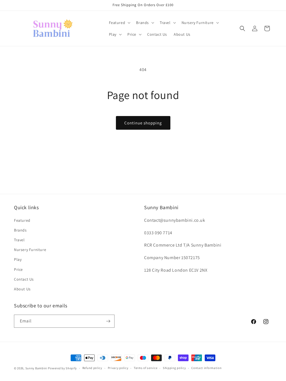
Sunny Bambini (36, 368)
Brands (20, 230)
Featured (22, 220)
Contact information (206, 368)
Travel (19, 239)
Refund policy (92, 368)
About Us (22, 288)
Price (18, 269)
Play (18, 259)
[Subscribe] (108, 321)
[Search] (242, 28)
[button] (119, 22)
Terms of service (145, 368)
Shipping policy (174, 368)
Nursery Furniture (30, 249)
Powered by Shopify (62, 368)
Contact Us (24, 279)
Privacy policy (118, 368)
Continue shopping (143, 123)
